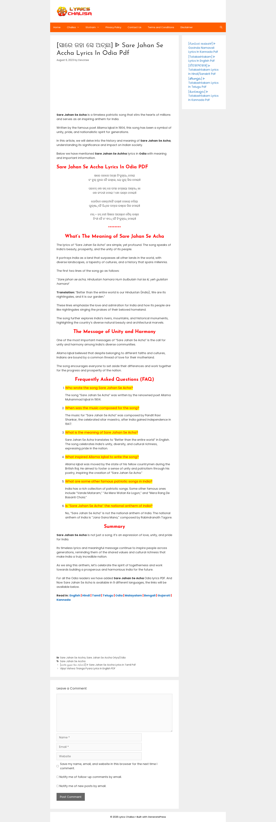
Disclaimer (186, 27)
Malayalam (133, 595)
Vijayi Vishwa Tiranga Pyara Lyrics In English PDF (87, 668)
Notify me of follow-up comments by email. (90, 777)
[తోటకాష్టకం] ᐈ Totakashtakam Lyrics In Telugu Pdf (203, 83)
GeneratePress (157, 816)
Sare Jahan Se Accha (72, 657)
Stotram (91, 27)
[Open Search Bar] (221, 27)
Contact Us (134, 27)
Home (57, 27)
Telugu (108, 595)
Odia (119, 595)
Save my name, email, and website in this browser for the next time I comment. (108, 766)
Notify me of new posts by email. (82, 786)
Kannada (64, 600)
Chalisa (71, 27)
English (74, 595)
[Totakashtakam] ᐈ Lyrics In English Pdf (201, 59)
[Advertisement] (114, 90)
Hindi (86, 595)
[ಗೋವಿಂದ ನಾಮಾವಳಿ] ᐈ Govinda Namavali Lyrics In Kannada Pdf (203, 48)
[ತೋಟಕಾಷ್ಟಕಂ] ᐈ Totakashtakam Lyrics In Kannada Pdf (203, 96)
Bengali (150, 595)
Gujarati (164, 595)
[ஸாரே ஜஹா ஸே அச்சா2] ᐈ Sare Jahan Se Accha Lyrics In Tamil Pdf (98, 664)
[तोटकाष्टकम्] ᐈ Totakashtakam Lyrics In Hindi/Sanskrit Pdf (203, 70)
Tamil (96, 595)
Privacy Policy (113, 27)
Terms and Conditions (161, 27)
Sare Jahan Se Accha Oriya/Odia (106, 657)
